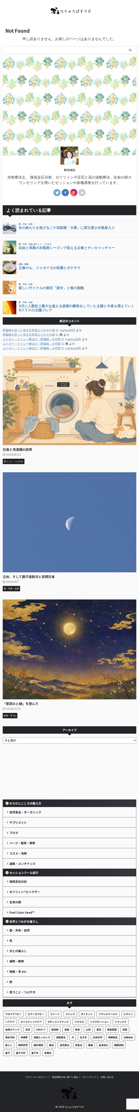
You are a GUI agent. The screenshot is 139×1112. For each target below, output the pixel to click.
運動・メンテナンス (22, 863)
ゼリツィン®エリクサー (24, 892)
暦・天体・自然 (19, 930)
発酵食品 (113, 1037)
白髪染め (128, 1037)
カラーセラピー (36, 1014)
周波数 (54, 1029)
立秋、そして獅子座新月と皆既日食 (29, 576)
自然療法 (64, 1045)
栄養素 (24, 1037)
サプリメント (18, 822)
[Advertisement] (69, 772)
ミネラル (79, 1021)
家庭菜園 (112, 1029)
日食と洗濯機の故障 (17, 449)
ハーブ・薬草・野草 (22, 843)
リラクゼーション (99, 1021)
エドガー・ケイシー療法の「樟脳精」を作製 (32, 339)
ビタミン (128, 1014)
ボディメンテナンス (58, 1021)
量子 (7, 1053)
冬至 (27, 1029)
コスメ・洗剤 (18, 853)
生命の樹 (15, 902)
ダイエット (87, 1014)
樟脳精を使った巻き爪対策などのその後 (29, 330)
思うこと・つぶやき (22, 992)
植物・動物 (16, 961)
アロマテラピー (13, 1014)
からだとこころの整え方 (25, 803)
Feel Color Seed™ (21, 912)
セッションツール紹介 (23, 872)
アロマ (13, 833)
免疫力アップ (12, 1029)
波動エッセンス (42, 1037)
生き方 (83, 1037)
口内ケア (40, 1029)
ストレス (70, 1014)
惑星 (125, 1029)
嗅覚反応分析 (18, 881)
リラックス (121, 1021)
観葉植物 (119, 1045)
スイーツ (55, 1014)
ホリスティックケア (31, 1021)
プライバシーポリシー (36, 1077)
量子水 (34, 1053)
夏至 (98, 1029)
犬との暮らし (18, 951)
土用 (88, 1029)
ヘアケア (10, 1021)
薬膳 (90, 1045)
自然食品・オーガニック (25, 812)
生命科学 (97, 1037)
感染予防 (10, 1037)
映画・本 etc (18, 971)
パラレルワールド (108, 1014)
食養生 (47, 1053)
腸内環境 (38, 1045)
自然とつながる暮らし (23, 921)
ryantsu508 (67, 330)
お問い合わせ (106, 1077)
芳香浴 (78, 1045)
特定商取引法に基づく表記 (65, 1077)
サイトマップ (89, 1077)
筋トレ (8, 1045)
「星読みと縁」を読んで (20, 703)
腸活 (51, 1045)
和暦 (66, 1029)
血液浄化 (103, 1045)
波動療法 (61, 1037)
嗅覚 (77, 1029)
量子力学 (20, 1053)
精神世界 (23, 1045)
